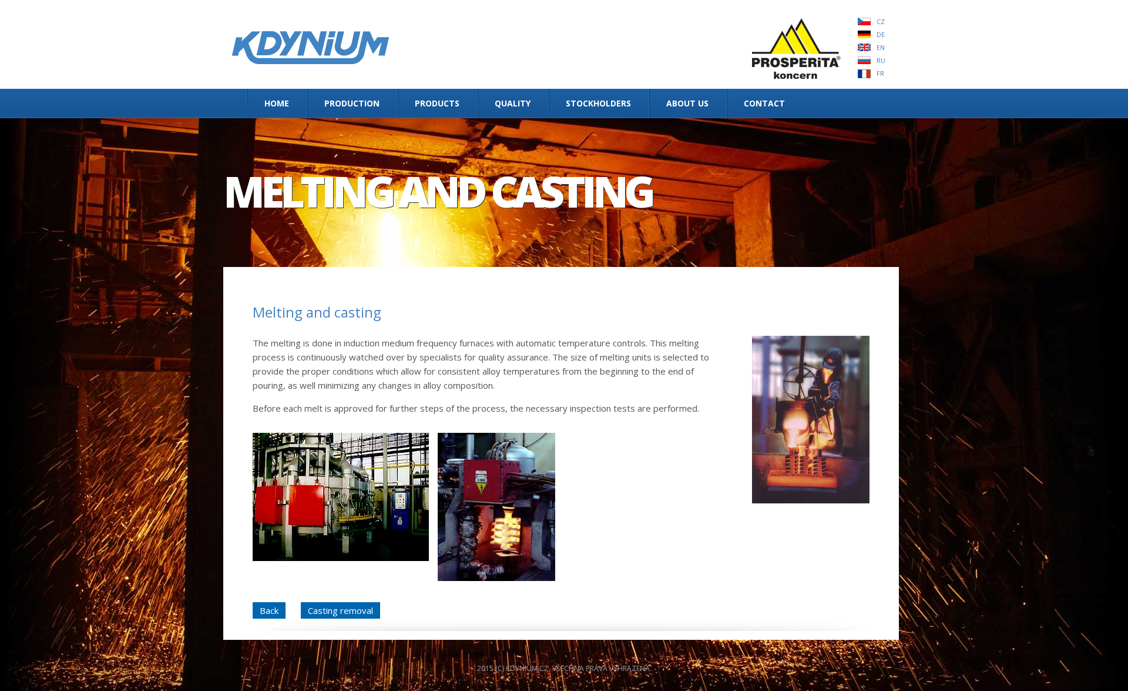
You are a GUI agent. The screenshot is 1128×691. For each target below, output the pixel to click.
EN (881, 47)
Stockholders (598, 103)
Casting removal (340, 610)
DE (881, 34)
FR (880, 73)
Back (269, 610)
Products (437, 103)
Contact (764, 103)
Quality (513, 103)
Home (276, 103)
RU (881, 60)
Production (352, 103)
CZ (881, 21)
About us (687, 103)
